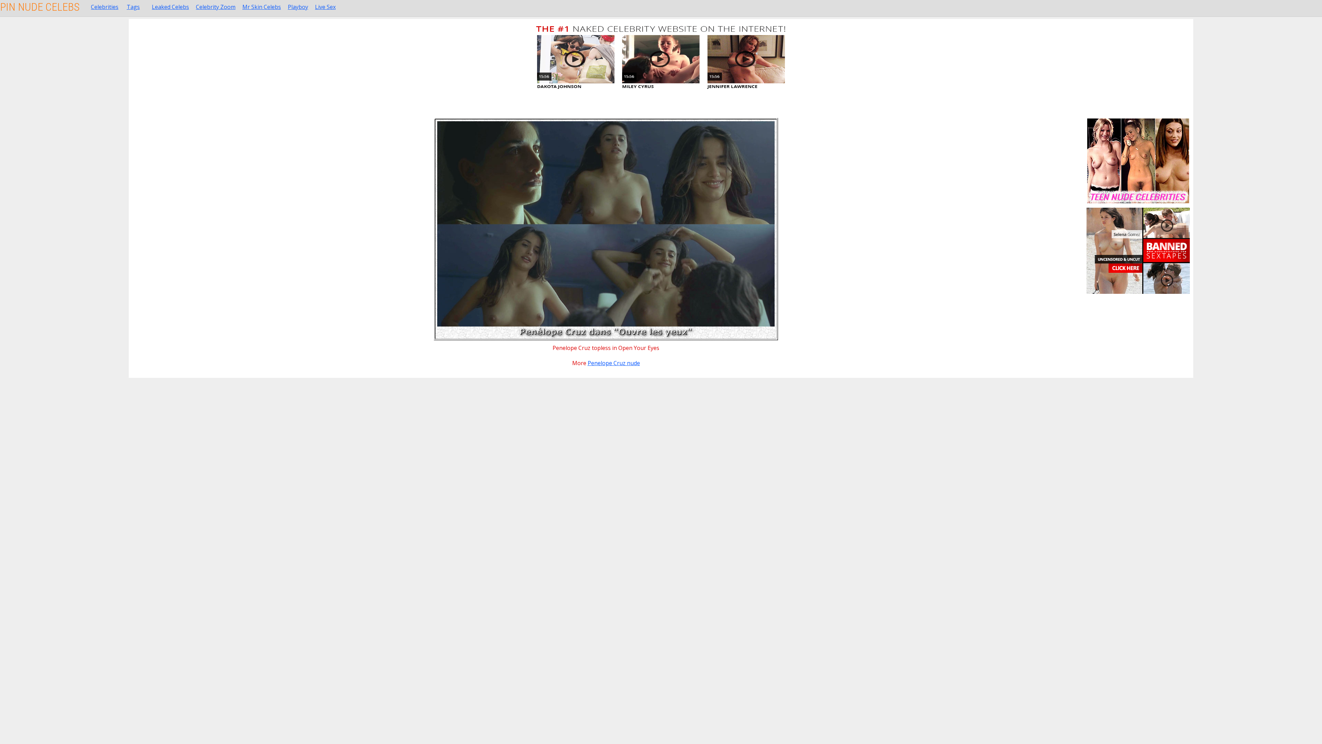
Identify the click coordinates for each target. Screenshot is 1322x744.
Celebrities (104, 7)
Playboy (298, 7)
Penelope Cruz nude (614, 363)
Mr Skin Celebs (261, 7)
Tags (133, 7)
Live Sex (325, 7)
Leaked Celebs (170, 7)
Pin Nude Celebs (40, 6)
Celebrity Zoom (215, 7)
